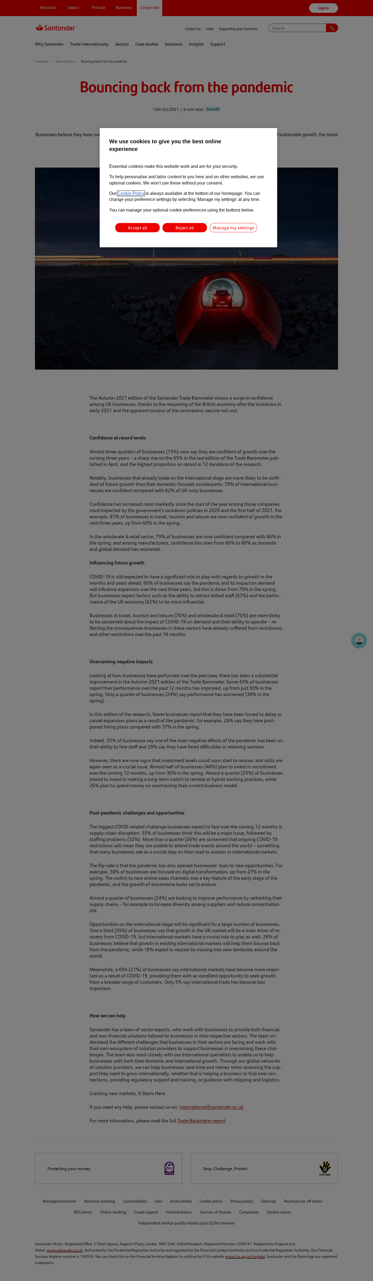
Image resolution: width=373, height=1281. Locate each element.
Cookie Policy (130, 193)
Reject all (185, 227)
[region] (188, 187)
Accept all (137, 227)
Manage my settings (233, 227)
